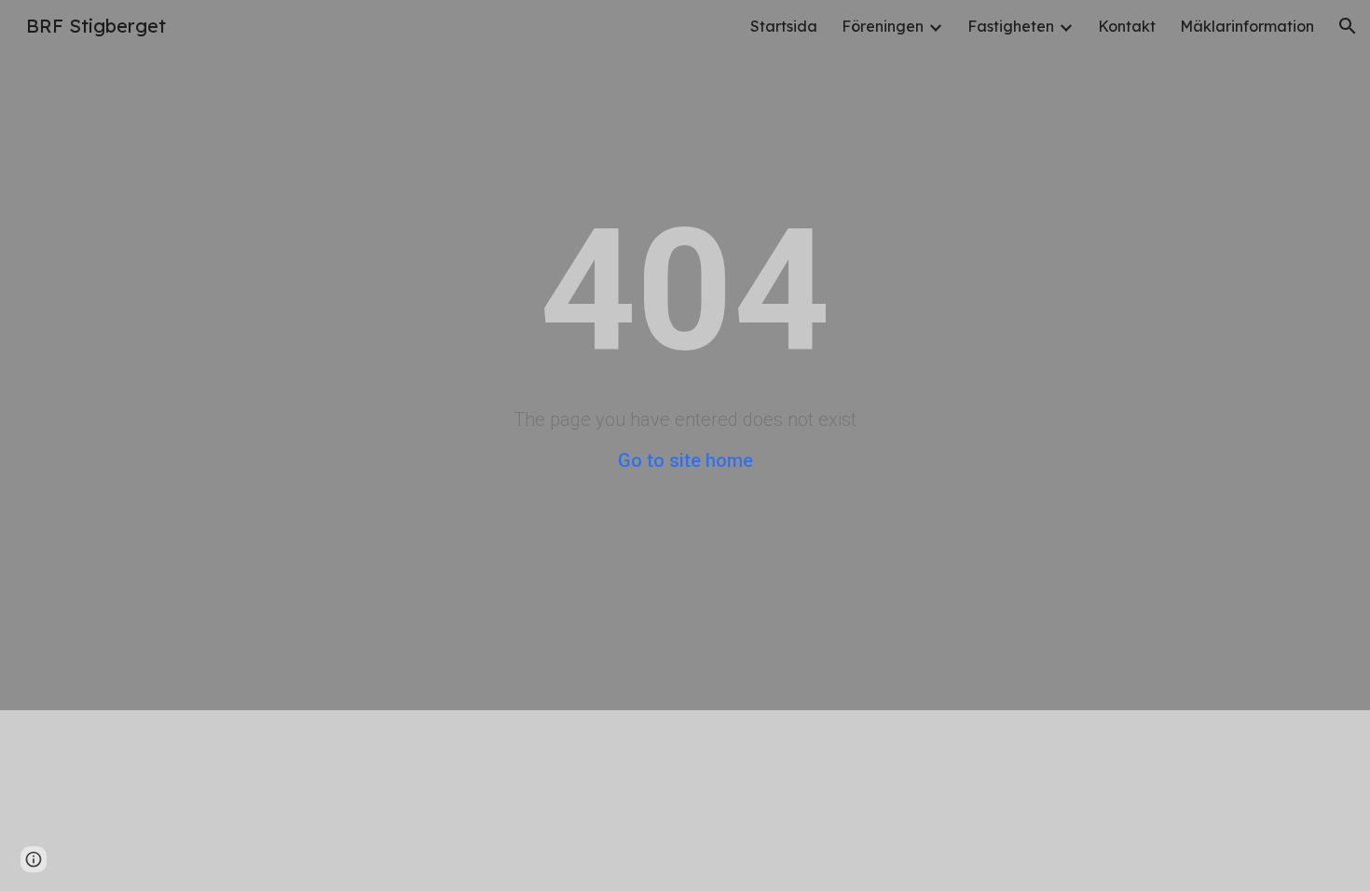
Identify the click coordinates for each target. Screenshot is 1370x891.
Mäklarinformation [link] (1247, 26)
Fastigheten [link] (1010, 26)
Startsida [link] (783, 26)
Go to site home (685, 460)
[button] (1347, 26)
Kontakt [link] (1127, 26)
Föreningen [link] (883, 26)
